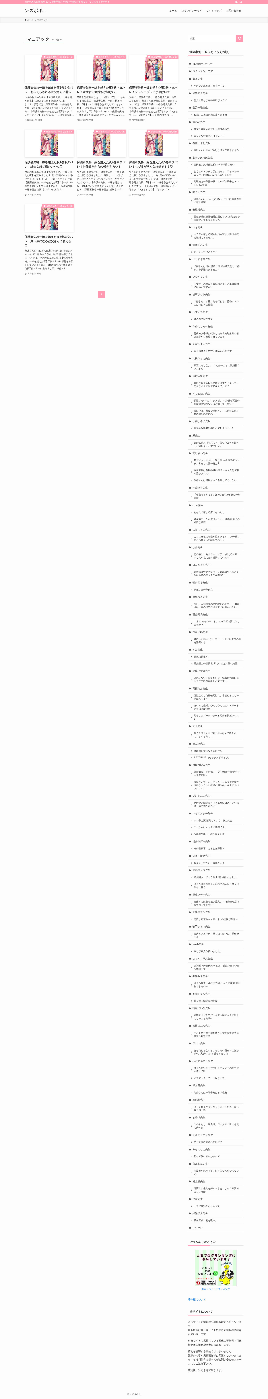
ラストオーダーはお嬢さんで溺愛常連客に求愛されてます (216, 1034)
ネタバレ (198, 1227)
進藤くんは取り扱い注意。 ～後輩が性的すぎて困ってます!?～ (217, 903)
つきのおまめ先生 (203, 813)
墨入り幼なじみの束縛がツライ (210, 100)
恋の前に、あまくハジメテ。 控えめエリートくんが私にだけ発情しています (217, 556)
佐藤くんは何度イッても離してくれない (215, 480)
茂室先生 (198, 1198)
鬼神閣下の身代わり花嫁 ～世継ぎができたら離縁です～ (217, 967)
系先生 (196, 435)
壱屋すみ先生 (200, 244)
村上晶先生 (199, 1181)
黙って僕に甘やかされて (207, 1156)
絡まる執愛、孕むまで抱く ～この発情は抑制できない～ (217, 985)
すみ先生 (198, 649)
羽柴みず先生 (200, 976)
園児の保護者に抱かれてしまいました (214, 428)
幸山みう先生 (200, 487)
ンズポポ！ (36, 10)
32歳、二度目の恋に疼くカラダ (210, 115)
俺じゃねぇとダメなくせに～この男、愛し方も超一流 (216, 1109)
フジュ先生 (199, 1043)
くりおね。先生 (201, 393)
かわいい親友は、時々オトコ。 (210, 86)
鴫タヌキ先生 (200, 582)
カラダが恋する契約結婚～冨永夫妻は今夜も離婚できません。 (216, 236)
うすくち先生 (200, 312)
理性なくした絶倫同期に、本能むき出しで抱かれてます (216, 697)
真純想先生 (199, 1099)
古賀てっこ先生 (201, 529)
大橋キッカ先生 (201, 358)
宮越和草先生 (200, 1163)
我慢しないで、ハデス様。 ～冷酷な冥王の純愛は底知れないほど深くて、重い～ (217, 402)
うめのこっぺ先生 (203, 326)
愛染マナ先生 (200, 93)
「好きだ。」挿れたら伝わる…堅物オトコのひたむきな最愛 (216, 303)
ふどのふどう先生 (203, 1060)
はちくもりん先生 (203, 958)
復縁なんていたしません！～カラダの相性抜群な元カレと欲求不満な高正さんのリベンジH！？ (216, 785)
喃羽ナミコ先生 (201, 926)
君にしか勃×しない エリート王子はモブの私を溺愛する (217, 641)
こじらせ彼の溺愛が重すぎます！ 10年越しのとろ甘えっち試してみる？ (217, 538)
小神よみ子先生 (201, 421)
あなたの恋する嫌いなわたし (209, 512)
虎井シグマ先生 (201, 841)
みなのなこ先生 (201, 1149)
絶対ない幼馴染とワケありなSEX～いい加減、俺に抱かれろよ (216, 804)
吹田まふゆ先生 (201, 1025)
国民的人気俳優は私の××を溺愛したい (214, 164)
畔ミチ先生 (199, 191)
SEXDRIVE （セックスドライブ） (212, 757)
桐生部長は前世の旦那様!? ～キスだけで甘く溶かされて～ (216, 472)
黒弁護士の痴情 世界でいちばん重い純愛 (215, 663)
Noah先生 (198, 944)
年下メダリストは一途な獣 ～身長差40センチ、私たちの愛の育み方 (217, 462)
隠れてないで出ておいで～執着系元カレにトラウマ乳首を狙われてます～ (216, 679)
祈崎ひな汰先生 (201, 294)
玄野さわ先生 (200, 453)
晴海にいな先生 (201, 1008)
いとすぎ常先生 (201, 259)
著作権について (197, 1299)
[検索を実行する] (239, 38)
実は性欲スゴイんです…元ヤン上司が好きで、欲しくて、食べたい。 (216, 444)
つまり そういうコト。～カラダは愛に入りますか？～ (217, 623)
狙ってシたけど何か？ (205, 252)
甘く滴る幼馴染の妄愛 (205, 1001)
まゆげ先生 (199, 1117)
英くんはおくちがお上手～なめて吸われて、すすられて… (215, 735)
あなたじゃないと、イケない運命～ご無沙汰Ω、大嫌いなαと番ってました (216, 1052)
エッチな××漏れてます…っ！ (209, 136)
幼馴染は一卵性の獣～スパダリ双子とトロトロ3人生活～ (216, 183)
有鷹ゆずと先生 (201, 143)
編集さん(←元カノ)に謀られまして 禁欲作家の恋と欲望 (217, 201)
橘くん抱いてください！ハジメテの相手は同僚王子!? (216, 1070)
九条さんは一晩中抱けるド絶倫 (210, 1092)
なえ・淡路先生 (201, 855)
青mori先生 (199, 121)
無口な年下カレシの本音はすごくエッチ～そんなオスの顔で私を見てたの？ (216, 385)
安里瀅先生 (199, 209)
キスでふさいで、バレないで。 (210, 1078)
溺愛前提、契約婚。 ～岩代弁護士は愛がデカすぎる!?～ (217, 774)
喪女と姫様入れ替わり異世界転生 (211, 129)
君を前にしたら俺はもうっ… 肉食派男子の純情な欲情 (217, 521)
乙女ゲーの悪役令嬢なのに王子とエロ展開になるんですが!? (216, 286)
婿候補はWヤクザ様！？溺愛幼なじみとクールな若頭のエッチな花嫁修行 (217, 574)
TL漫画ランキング (203, 63)
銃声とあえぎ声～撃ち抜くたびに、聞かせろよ (216, 935)
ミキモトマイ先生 (203, 1135)
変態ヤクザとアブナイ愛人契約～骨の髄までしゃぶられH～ (216, 1017)
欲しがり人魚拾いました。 (208, 951)
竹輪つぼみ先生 (201, 764)
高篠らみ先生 (200, 688)
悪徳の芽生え (201, 657)
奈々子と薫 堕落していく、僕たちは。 (214, 820)
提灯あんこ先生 (201, 795)
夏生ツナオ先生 (201, 894)
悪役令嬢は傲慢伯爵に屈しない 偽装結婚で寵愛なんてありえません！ (217, 218)
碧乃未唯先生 (200, 107)
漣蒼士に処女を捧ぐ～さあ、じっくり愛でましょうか (216, 1190)
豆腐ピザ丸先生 (201, 670)
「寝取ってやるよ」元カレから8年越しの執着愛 (217, 496)
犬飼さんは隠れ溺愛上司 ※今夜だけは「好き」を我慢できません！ (217, 268)
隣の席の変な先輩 (203, 319)
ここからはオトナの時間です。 (210, 827)
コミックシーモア (203, 71)
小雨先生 (198, 547)
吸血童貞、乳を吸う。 (205, 1220)
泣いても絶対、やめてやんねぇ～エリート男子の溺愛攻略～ (216, 707)
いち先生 (198, 227)
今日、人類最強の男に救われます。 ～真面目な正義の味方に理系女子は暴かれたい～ (217, 606)
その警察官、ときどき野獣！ (209, 848)
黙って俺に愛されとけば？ (208, 1142)
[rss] (236, 2)
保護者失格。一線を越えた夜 (209, 834)
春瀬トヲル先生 (201, 993)
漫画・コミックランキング (215, 1289)
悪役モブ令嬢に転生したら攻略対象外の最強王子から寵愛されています (216, 335)
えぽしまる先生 (201, 343)
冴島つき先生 (200, 596)
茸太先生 (198, 726)
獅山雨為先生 (200, 614)
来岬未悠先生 (200, 375)
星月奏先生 (199, 1085)
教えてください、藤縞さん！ (209, 863)
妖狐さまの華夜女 (203, 589)
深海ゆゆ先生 (200, 632)
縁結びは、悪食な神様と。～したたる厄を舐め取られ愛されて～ (216, 412)
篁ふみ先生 (199, 743)
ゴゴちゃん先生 (201, 564)
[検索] (241, 2)
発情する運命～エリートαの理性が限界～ (216, 919)
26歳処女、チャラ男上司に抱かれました (215, 877)
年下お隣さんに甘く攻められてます (213, 351)
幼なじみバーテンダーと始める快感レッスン (216, 717)
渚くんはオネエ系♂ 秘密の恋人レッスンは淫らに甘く (216, 886)
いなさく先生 (200, 276)
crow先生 (198, 505)
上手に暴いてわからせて (207, 1206)
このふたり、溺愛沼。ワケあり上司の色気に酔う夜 (216, 1126)
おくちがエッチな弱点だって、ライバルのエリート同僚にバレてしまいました (216, 173)
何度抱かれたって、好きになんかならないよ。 (216, 1172)
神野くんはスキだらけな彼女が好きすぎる (216, 150)
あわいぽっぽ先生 (203, 157)
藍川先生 (198, 78)
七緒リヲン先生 (201, 912)
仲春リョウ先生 (201, 870)
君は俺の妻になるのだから (208, 751)
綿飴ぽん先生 (200, 1213)
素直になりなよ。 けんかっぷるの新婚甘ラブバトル (217, 367)
